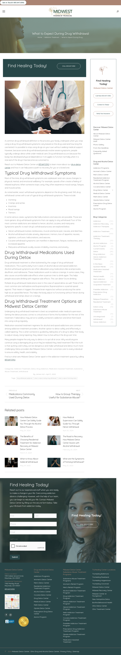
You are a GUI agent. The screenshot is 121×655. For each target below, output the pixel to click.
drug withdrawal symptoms (24, 378)
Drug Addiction (42, 369)
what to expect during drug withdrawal (45, 378)
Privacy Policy (66, 651)
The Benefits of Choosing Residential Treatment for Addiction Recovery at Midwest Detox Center (30, 442)
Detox (33, 369)
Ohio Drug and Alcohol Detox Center (44, 651)
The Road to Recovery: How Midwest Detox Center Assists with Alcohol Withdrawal (73, 441)
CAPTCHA (14, 539)
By (38, 374)
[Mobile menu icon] (3, 11)
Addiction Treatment (22, 369)
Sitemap (76, 651)
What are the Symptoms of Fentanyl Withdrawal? (73, 460)
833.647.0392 (44, 164)
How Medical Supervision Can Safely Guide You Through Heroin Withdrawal (73, 422)
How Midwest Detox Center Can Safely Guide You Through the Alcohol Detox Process (30, 422)
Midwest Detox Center (21, 651)
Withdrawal (23, 371)
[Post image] (11, 421)
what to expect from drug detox (67, 378)
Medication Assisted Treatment (61, 369)
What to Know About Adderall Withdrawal (29, 460)
